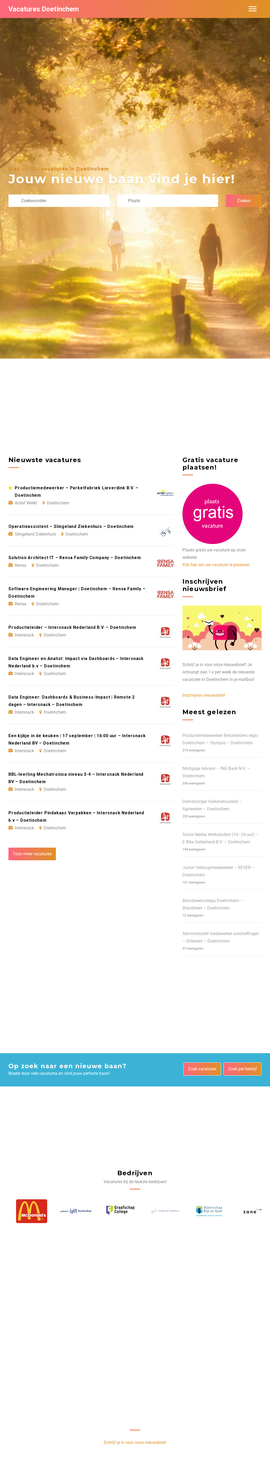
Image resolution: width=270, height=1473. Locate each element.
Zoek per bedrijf (242, 1068)
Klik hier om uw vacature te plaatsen (216, 564)
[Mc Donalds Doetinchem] (24, 1211)
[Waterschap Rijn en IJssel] (201, 1211)
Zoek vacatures (202, 1068)
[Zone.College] (246, 1211)
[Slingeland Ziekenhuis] (157, 1211)
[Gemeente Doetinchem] (68, 1211)
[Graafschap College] (112, 1211)
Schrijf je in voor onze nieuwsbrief (135, 1442)
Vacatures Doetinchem (43, 9)
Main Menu (253, 9)
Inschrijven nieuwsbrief (203, 695)
